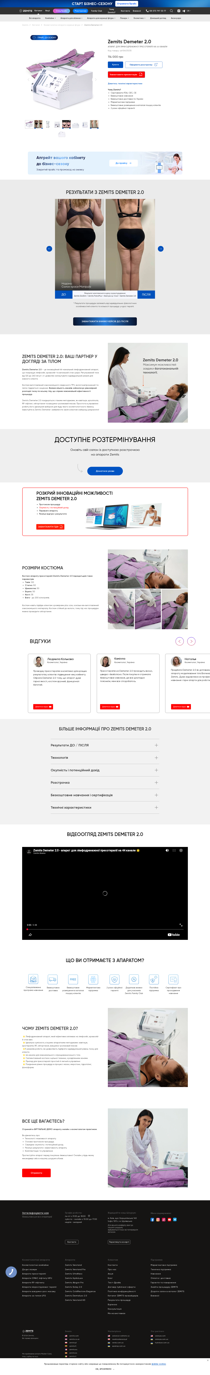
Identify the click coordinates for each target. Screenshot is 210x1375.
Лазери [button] (123, 18)
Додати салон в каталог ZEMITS (167, 1291)
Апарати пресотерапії (34, 1274)
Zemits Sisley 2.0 (73, 1287)
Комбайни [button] (49, 18)
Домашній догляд (158, 18)
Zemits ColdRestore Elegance (80, 1291)
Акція (110, 1274)
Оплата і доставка (161, 1278)
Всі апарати (34, 18)
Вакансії (155, 1295)
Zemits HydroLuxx (74, 1278)
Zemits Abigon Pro (74, 1282)
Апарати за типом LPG (34, 1295)
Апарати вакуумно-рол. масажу (38, 1291)
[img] (147, 10)
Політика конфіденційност (121, 1291)
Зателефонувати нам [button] (35, 1212)
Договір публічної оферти (121, 1287)
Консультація (114, 1309)
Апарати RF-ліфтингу (33, 1282)
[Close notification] (207, 1360)
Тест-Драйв (114, 1282)
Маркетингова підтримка (164, 1265)
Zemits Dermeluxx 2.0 (76, 1295)
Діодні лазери (29, 1269)
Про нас (112, 1269)
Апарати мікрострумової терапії (39, 1287)
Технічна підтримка (161, 1269)
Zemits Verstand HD (75, 1300)
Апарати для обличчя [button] (71, 18)
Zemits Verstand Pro (75, 1269)
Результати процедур (119, 1300)
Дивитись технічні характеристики (125, 83)
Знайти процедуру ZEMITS (164, 1287)
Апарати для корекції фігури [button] (100, 18)
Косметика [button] (139, 18)
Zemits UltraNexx (73, 1274)
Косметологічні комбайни (35, 1265)
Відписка (112, 1304)
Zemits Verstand (73, 1265)
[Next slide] (95, 79)
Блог (110, 1278)
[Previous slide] (28, 79)
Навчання (156, 1274)
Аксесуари (176, 18)
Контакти (113, 1265)
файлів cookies (159, 1364)
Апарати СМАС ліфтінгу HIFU (37, 1278)
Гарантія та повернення (163, 1282)
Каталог (36, 25)
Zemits (25, 25)
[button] (126, 74)
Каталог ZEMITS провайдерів (123, 1295)
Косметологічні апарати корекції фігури (62, 25)
